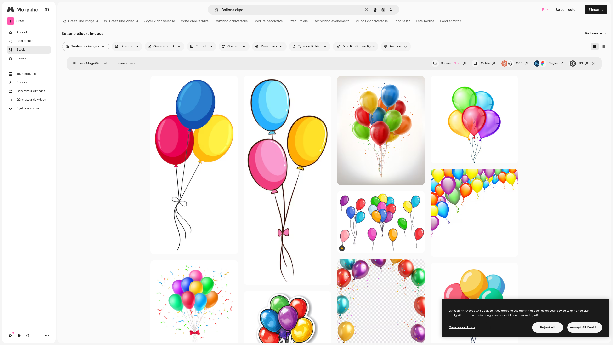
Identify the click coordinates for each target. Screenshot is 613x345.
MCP (519, 63)
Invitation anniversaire (231, 21)
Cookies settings (462, 327)
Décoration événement (331, 21)
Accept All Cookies (584, 327)
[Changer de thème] (28, 335)
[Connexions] (10, 335)
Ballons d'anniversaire (371, 21)
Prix (545, 9)
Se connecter (566, 9)
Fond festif (402, 21)
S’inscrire (595, 9)
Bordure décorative (268, 21)
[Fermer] (594, 63)
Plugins (553, 63)
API (580, 63)
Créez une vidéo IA (123, 21)
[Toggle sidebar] (47, 9)
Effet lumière (298, 21)
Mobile (485, 63)
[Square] (603, 46)
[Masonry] (595, 46)
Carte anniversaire (195, 21)
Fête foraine (425, 21)
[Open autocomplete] (214, 10)
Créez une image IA (83, 21)
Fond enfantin (450, 21)
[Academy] (19, 335)
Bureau (450, 63)
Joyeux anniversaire (159, 21)
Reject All (547, 327)
